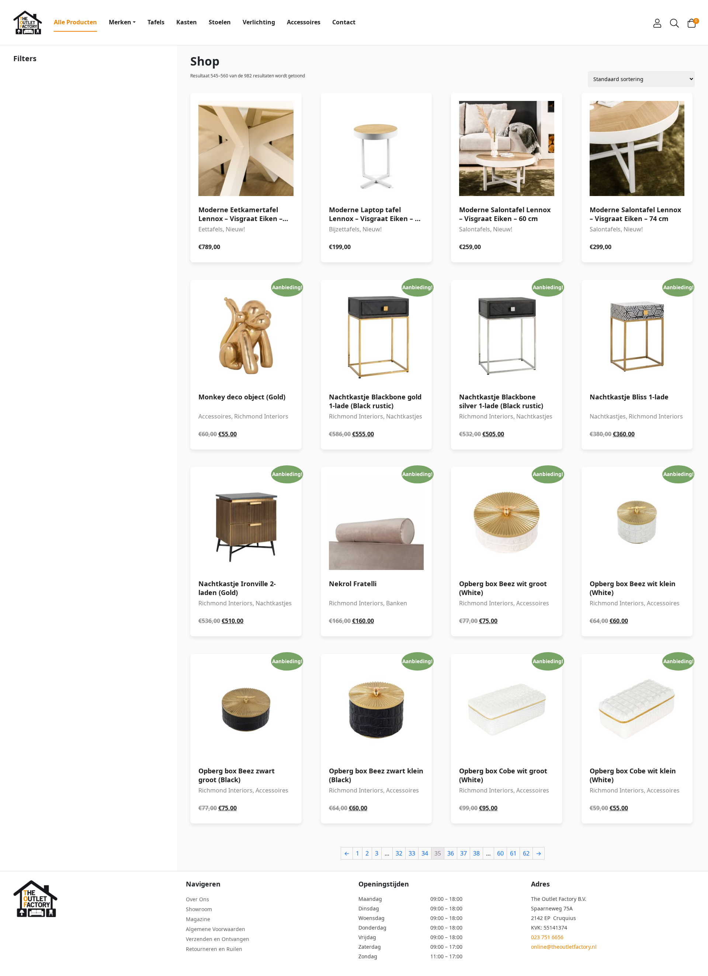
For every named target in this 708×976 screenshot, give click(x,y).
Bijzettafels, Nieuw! (375, 228)
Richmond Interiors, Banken (376, 550)
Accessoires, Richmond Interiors (246, 363)
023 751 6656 (547, 937)
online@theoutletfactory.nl (564, 946)
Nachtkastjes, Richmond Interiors (637, 363)
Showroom (199, 909)
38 (476, 853)
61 (513, 853)
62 (526, 853)
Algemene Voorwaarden (215, 929)
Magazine (198, 919)
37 (463, 853)
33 (412, 853)
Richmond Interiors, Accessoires (506, 550)
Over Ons (197, 899)
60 (500, 853)
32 (399, 853)
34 (424, 853)
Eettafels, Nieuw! (240, 228)
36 (450, 853)
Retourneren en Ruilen (214, 948)
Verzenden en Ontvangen (217, 938)
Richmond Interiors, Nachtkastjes (376, 363)
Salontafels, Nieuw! (505, 228)
